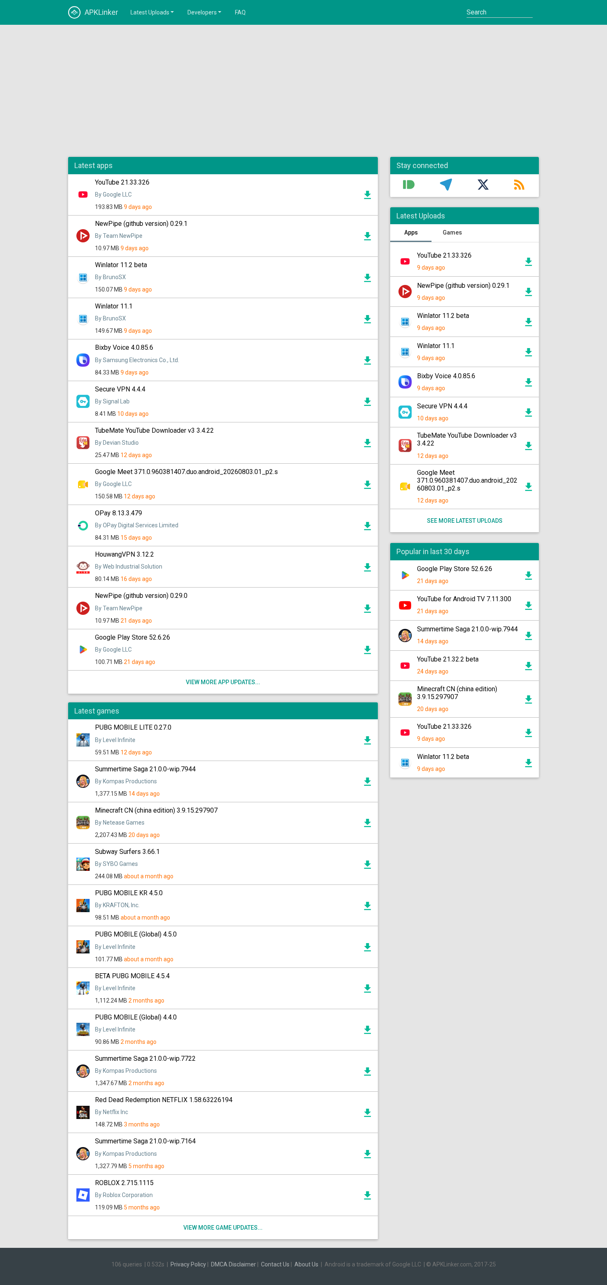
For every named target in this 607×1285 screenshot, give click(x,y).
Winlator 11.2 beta (121, 265)
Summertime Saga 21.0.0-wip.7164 (145, 1141)
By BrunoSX (110, 277)
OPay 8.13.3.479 (118, 513)
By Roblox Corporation (124, 1195)
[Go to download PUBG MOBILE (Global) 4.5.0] (367, 949)
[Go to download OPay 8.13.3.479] (367, 528)
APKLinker (101, 12)
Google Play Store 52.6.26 (132, 637)
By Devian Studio (117, 442)
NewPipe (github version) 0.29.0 (141, 596)
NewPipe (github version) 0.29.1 (141, 224)
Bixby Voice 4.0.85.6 (124, 347)
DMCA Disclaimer (233, 1264)
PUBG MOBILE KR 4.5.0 (129, 893)
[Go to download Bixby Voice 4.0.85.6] (367, 362)
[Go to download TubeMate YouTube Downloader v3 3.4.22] (367, 445)
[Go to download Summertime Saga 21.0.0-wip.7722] (367, 1073)
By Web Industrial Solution (128, 566)
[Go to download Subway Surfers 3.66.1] (367, 866)
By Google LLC (113, 194)
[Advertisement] (303, 91)
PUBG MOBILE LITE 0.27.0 (133, 727)
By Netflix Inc (111, 1112)
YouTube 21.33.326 (122, 182)
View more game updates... (223, 1227)
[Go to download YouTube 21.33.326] (367, 197)
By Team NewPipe (118, 235)
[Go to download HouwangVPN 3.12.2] (367, 569)
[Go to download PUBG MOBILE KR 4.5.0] (367, 908)
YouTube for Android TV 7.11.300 (464, 599)
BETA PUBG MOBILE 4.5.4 (132, 976)
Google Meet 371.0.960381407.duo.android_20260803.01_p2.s (186, 472)
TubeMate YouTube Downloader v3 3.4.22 (154, 430)
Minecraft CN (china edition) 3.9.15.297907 (156, 810)
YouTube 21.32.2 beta (448, 659)
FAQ (240, 12)
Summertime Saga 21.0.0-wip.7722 (145, 1058)
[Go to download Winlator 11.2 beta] (367, 280)
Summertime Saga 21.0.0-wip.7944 (145, 769)
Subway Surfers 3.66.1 (127, 852)
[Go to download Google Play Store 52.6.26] (367, 652)
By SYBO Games (116, 864)
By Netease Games (120, 822)
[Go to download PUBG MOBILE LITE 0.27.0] (367, 742)
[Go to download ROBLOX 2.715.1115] (367, 1197)
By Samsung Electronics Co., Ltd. (137, 360)
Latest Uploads (149, 12)
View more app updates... (223, 682)
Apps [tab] (411, 232)
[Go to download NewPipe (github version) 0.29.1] (367, 238)
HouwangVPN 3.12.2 (124, 554)
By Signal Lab (112, 401)
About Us (306, 1264)
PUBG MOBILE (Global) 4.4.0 (136, 1017)
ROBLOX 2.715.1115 (124, 1183)
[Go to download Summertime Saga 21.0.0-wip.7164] (367, 1156)
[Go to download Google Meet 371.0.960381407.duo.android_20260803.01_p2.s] (367, 487)
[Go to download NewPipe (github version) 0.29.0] (367, 610)
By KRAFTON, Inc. (117, 905)
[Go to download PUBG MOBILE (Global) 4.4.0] (367, 1032)
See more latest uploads (465, 520)
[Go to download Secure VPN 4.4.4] (367, 404)
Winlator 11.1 (114, 306)
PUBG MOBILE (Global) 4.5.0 (136, 934)
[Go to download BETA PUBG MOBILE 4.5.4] (367, 990)
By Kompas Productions (126, 781)
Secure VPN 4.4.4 (120, 389)
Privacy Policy (188, 1264)
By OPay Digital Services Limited (136, 525)
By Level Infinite (115, 740)
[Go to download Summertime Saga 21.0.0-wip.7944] (367, 783)
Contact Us (275, 1264)
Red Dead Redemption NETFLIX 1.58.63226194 (163, 1100)
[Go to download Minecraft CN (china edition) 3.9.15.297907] (367, 825)
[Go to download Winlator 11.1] (367, 321)
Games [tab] (452, 232)
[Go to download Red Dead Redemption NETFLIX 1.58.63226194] (367, 1115)
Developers (202, 12)
